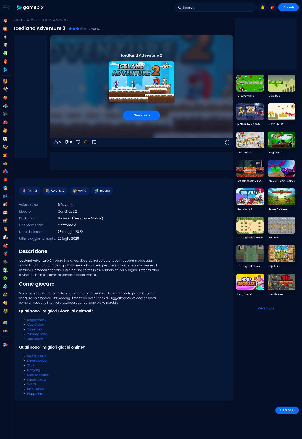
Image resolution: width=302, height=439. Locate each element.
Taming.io (34, 329)
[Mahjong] (5, 213)
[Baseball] (5, 90)
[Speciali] (5, 70)
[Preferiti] (272, 7)
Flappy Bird (35, 393)
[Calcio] (5, 286)
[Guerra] (5, 295)
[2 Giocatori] (5, 81)
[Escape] (5, 163)
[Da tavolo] (5, 106)
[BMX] (5, 114)
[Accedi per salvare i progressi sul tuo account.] (86, 142)
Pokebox (274, 237)
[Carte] (5, 139)
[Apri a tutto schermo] (227, 142)
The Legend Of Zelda (250, 237)
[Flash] (5, 180)
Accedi (288, 7)
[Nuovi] (5, 53)
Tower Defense (278, 209)
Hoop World (244, 294)
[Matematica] (5, 229)
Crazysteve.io (245, 95)
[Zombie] (5, 311)
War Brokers (276, 294)
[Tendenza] (5, 61)
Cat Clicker (35, 324)
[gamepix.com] (30, 7)
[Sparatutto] (5, 262)
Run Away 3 (244, 209)
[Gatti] (5, 131)
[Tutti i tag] (5, 323)
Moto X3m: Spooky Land (250, 124)
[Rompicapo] (5, 237)
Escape (105, 191)
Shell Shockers (38, 375)
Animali (32, 20)
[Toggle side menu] (5, 7)
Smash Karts (36, 379)
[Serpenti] (5, 278)
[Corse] (5, 245)
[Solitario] (5, 270)
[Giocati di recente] (5, 29)
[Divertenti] (5, 188)
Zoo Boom (35, 338)
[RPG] (5, 254)
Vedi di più (266, 308)
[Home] (5, 20)
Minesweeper (37, 360)
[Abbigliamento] (5, 155)
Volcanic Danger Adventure (250, 180)
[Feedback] (94, 142)
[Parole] (5, 303)
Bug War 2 (275, 152)
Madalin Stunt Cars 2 (282, 180)
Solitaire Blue (37, 356)
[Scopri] (5, 45)
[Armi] (5, 196)
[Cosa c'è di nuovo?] (262, 7)
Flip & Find (275, 266)
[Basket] (5, 98)
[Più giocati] (5, 37)
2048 (31, 365)
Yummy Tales (37, 334)
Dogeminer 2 (36, 320)
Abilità (82, 191)
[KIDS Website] (5, 331)
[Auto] (5, 122)
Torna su (288, 410)
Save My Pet (276, 124)
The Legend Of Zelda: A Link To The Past (250, 266)
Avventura (58, 191)
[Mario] (5, 221)
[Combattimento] (5, 172)
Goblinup (274, 95)
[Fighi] (5, 147)
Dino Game (35, 389)
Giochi (18, 20)
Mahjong (33, 370)
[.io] (5, 204)
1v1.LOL (31, 384)
